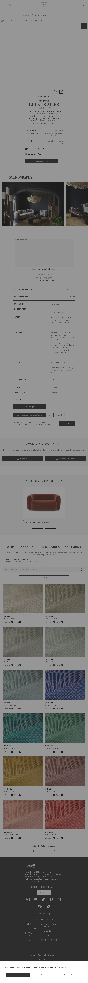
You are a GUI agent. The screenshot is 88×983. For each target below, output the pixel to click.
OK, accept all (18, 975)
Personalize (70, 975)
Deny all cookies (44, 975)
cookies (17, 967)
